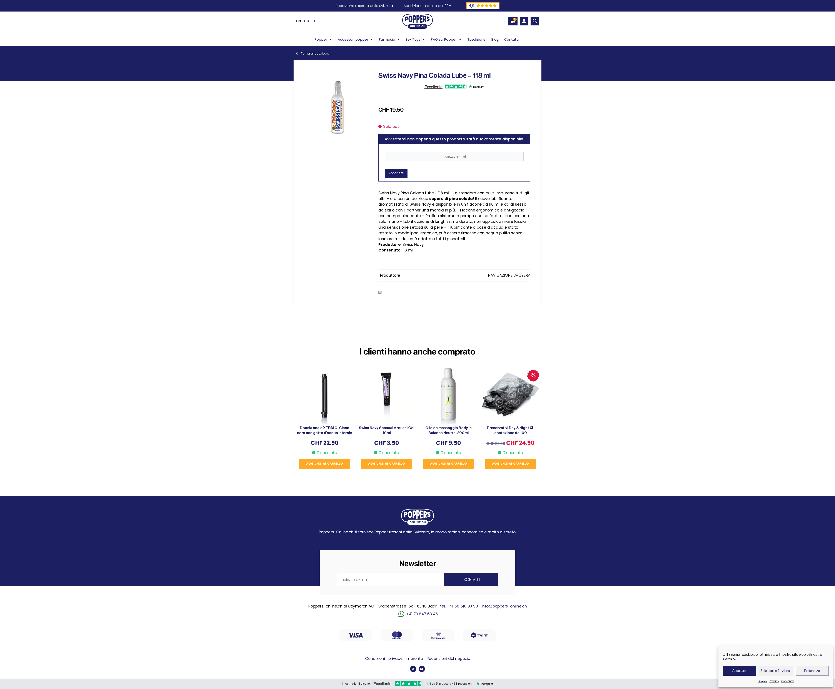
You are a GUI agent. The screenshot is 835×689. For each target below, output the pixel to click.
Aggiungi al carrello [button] (324, 463)
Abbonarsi (396, 173)
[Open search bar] (535, 21)
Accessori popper (353, 39)
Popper (320, 39)
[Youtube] (422, 669)
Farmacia (387, 39)
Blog (495, 39)
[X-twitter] (413, 669)
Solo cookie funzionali (775, 670)
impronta (787, 681)
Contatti (511, 39)
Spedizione (476, 39)
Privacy (762, 681)
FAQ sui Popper (444, 39)
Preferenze (812, 670)
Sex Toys (413, 39)
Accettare (739, 670)
